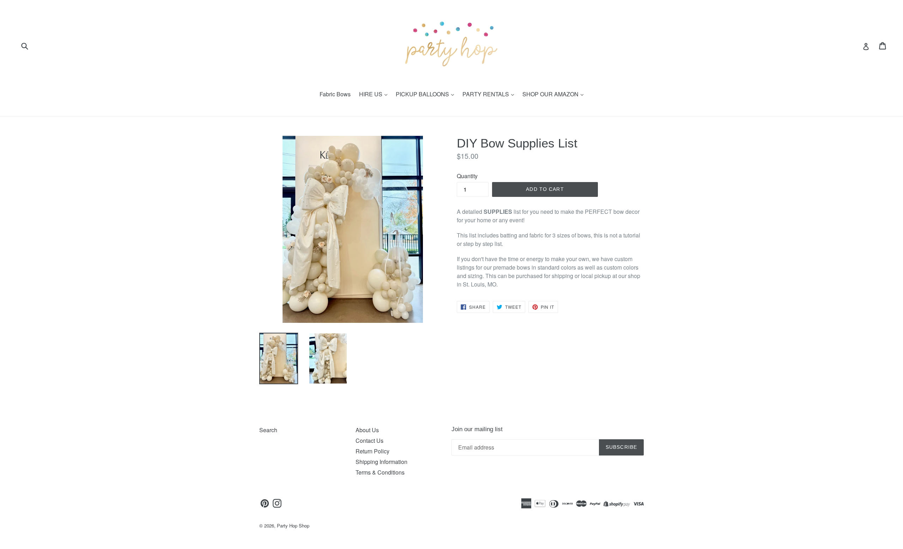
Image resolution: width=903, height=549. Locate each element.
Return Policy (372, 451)
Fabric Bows (335, 94)
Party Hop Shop (293, 525)
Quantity (467, 176)
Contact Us (369, 440)
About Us (367, 430)
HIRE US (371, 94)
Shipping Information (381, 462)
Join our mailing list (477, 429)
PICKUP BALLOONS (423, 94)
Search (268, 430)
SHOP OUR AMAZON (551, 94)
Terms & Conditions (380, 472)
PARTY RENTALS (486, 94)
